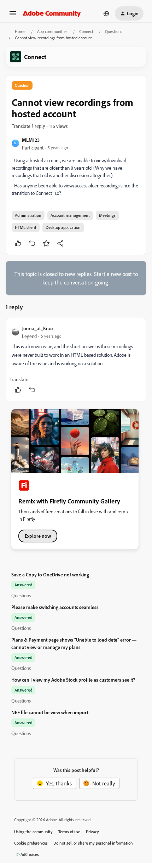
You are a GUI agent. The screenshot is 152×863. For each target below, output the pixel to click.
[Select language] (106, 13)
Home (20, 31)
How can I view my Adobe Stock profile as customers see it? (73, 680)
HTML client (25, 227)
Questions (113, 31)
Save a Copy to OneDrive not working (50, 574)
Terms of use (69, 831)
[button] (12, 15)
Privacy (92, 831)
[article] (76, 359)
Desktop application (63, 227)
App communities (52, 31)
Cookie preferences (31, 843)
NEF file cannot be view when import (49, 712)
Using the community (33, 831)
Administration (28, 215)
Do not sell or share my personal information (93, 843)
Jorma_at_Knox (37, 328)
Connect (86, 31)
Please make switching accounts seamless (55, 607)
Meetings (107, 215)
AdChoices (30, 854)
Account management (70, 215)
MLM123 (31, 140)
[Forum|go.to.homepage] (52, 13)
